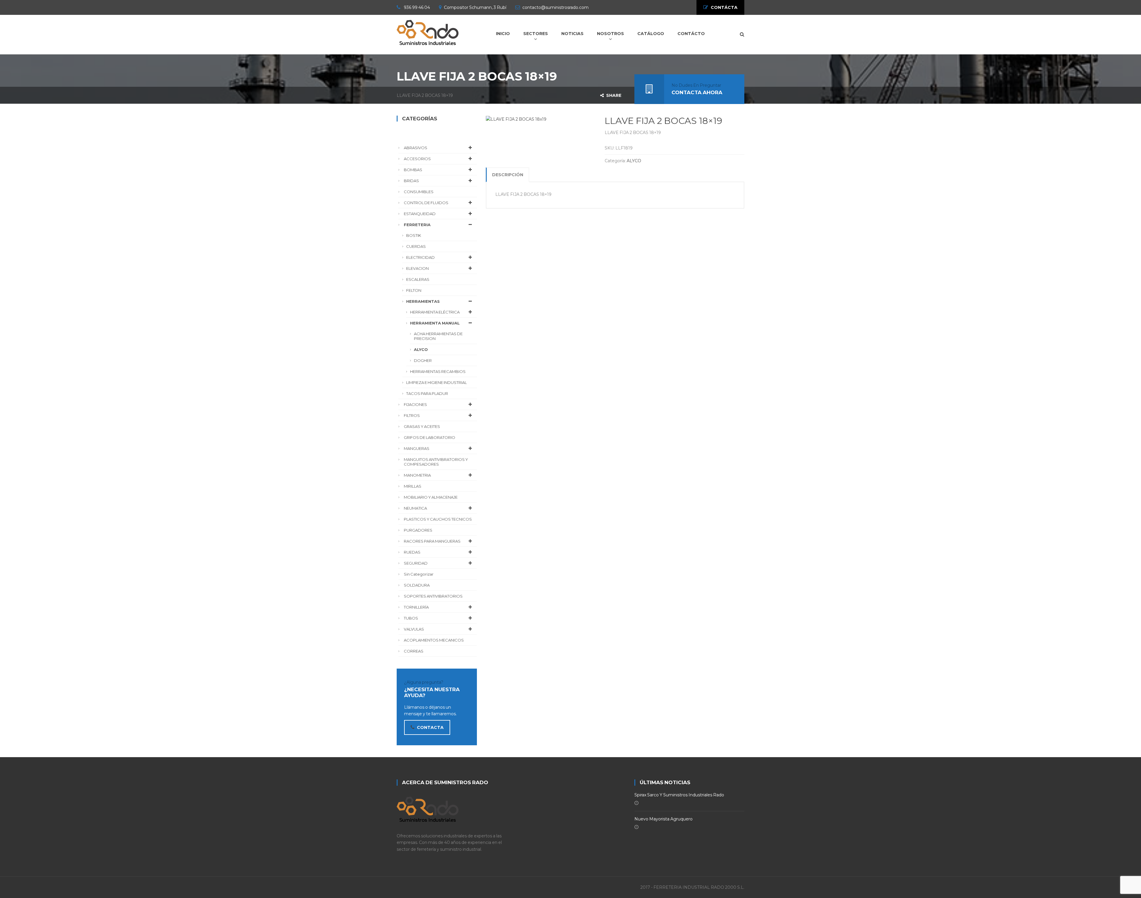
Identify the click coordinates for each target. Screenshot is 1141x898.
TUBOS (411, 618)
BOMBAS (413, 169)
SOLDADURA (417, 585)
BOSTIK (413, 235)
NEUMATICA (415, 508)
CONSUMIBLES (419, 191)
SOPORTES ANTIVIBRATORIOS (433, 596)
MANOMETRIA (417, 475)
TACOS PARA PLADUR (427, 393)
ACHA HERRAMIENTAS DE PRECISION (438, 336)
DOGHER (423, 360)
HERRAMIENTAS (423, 301)
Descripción (507, 174)
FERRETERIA (417, 224)
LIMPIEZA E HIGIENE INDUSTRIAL (436, 382)
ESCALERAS (417, 279)
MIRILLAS (412, 486)
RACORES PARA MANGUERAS (432, 541)
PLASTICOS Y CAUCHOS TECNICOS (438, 519)
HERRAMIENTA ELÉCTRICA (435, 312)
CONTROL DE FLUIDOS (426, 202)
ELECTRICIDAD (420, 257)
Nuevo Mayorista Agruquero (663, 819)
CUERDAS (416, 246)
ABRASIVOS (415, 147)
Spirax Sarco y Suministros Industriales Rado (679, 795)
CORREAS (413, 651)
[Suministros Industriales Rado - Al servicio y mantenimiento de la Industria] (427, 31)
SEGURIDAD (416, 563)
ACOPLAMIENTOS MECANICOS (434, 640)
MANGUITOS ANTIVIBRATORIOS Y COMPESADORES (436, 462)
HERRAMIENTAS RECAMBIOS (438, 371)
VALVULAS (414, 629)
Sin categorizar (419, 574)
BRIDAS (411, 180)
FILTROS (412, 415)
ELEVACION (417, 268)
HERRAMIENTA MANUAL (435, 323)
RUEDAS (412, 552)
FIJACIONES (415, 404)
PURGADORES (418, 530)
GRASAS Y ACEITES (422, 426)
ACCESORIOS (417, 158)
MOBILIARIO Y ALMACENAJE (431, 497)
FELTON (413, 290)
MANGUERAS (416, 448)
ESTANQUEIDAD (420, 213)
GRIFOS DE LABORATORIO (429, 437)
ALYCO (634, 160)
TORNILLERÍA (416, 607)
